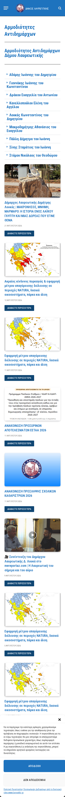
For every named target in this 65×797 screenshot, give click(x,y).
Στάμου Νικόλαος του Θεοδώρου (33, 155)
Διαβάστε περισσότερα (19, 233)
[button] (59, 719)
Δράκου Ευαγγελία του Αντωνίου (33, 95)
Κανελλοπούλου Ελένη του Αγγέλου (27, 105)
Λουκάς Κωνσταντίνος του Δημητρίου (27, 117)
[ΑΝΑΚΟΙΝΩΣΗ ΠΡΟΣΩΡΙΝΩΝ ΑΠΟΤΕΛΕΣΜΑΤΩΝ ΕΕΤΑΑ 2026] (32, 404)
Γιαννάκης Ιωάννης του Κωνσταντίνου (25, 85)
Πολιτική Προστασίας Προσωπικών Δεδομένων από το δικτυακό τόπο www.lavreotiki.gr (32, 791)
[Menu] (6, 8)
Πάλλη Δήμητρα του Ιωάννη (29, 139)
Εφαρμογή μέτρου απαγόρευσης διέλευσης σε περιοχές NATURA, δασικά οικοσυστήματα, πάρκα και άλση (31, 360)
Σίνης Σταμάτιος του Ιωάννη (30, 147)
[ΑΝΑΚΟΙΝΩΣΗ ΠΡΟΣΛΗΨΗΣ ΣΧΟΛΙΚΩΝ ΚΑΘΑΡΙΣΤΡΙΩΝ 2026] (32, 469)
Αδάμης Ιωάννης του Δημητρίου (32, 75)
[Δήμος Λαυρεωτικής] (32, 8)
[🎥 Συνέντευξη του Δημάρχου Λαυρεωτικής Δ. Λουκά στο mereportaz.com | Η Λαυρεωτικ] (32, 535)
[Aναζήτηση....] (59, 8)
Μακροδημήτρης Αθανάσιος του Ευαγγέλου (31, 129)
